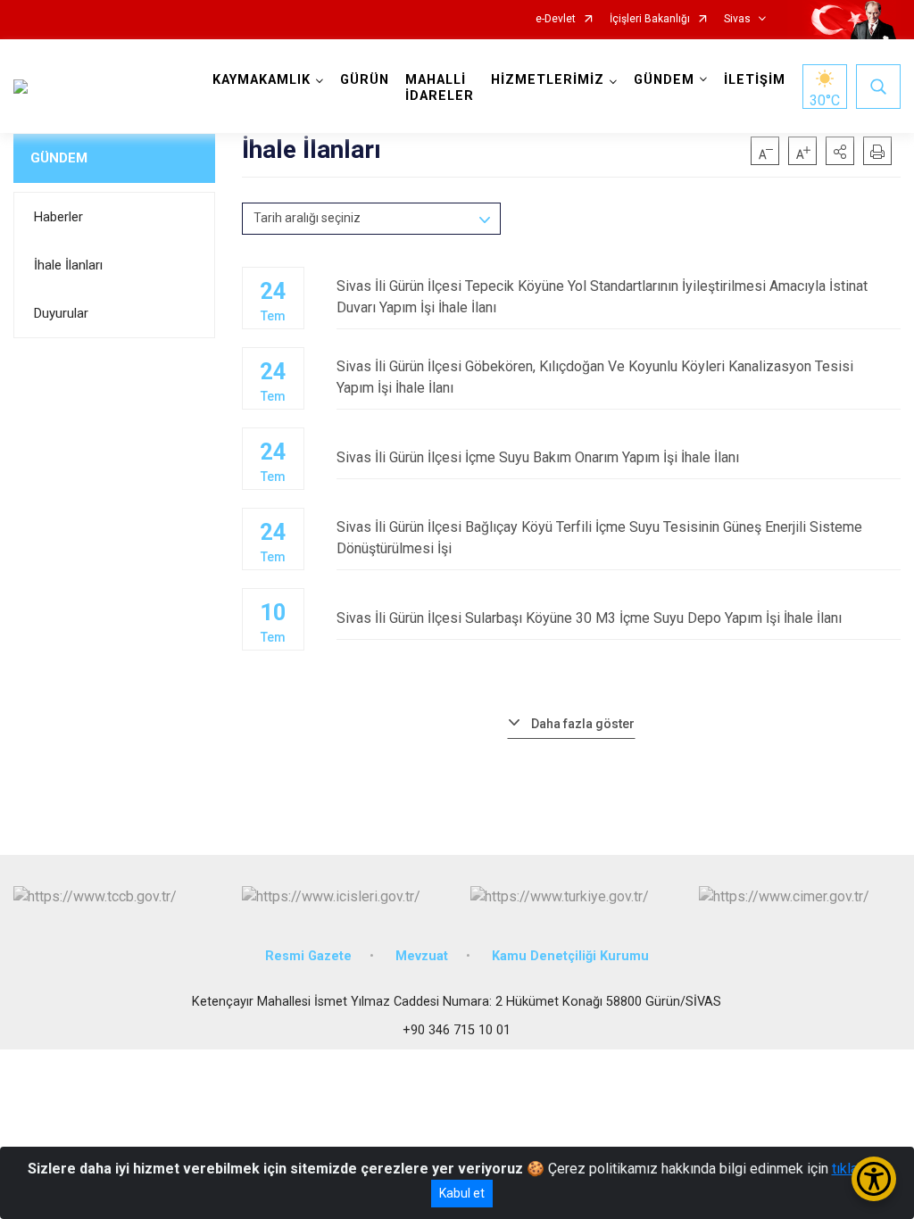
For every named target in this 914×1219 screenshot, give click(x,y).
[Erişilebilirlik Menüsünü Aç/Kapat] (874, 1179)
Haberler (58, 217)
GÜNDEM (58, 158)
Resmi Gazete (308, 956)
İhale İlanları (68, 265)
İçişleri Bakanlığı (650, 19)
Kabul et (462, 1193)
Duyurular (61, 313)
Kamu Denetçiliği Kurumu (570, 956)
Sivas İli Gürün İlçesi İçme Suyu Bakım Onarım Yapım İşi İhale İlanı (538, 457)
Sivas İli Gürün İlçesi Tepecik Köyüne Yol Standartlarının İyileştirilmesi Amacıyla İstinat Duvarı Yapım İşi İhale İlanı (602, 297)
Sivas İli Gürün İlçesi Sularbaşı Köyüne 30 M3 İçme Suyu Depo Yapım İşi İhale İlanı (589, 618)
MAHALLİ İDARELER (439, 88)
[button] (840, 151)
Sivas (737, 19)
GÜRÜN (364, 79)
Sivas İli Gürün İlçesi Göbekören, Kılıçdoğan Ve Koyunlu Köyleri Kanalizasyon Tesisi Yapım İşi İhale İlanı (595, 377)
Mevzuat (421, 956)
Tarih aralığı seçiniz (307, 218)
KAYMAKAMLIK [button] (261, 79)
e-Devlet (556, 19)
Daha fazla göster (583, 724)
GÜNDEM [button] (664, 79)
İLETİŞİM (754, 79)
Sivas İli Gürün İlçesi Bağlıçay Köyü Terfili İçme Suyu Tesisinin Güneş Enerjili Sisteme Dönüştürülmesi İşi (599, 537)
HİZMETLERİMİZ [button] (547, 79)
